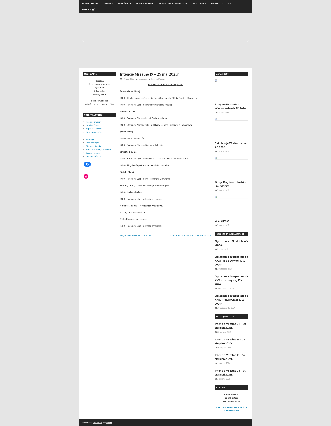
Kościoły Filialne (93, 125)
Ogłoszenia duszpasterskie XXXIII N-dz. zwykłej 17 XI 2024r (231, 260)
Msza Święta (124, 3)
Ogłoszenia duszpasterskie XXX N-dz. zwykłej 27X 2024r (231, 280)
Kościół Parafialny (93, 122)
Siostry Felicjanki (93, 153)
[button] (83, 40)
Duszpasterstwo (220, 3)
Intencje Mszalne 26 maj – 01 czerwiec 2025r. (190, 235)
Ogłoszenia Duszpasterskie (173, 3)
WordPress (97, 422)
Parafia (107, 3)
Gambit (109, 422)
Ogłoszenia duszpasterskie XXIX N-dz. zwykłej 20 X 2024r (231, 299)
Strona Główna (90, 3)
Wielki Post (222, 221)
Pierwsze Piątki (92, 142)
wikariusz (143, 79)
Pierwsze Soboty (93, 146)
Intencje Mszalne (145, 3)
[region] (165, 40)
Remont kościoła (93, 156)
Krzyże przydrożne (94, 132)
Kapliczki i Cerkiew (94, 128)
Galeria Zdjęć (88, 9)
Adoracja (90, 139)
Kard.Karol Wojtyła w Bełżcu (98, 149)
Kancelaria (198, 3)
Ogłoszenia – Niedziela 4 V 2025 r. (136, 235)
